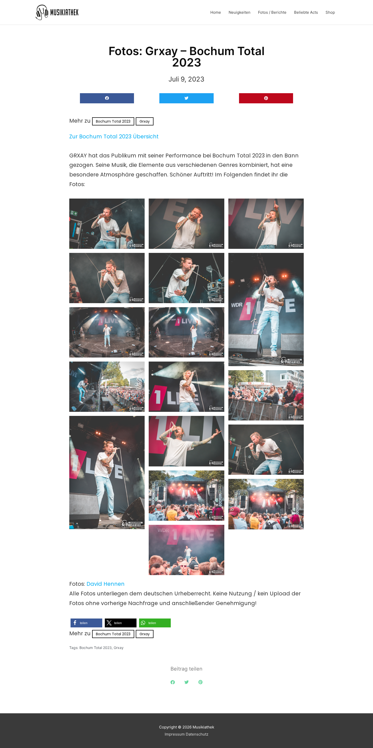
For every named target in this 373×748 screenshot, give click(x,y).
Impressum (175, 734)
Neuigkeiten (239, 12)
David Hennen (106, 584)
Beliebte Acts (306, 12)
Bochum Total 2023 (113, 121)
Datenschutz (197, 734)
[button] (107, 98)
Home (215, 12)
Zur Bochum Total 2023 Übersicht (114, 136)
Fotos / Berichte (272, 12)
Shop (330, 12)
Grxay (145, 121)
